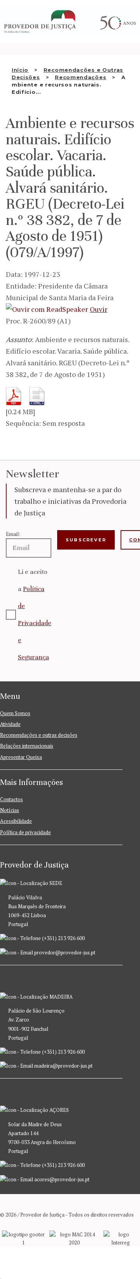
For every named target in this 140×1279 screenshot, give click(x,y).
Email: (13, 534)
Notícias (9, 810)
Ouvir (98, 309)
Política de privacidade (25, 832)
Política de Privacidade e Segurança (34, 623)
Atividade (10, 724)
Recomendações (80, 77)
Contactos (11, 799)
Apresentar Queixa (21, 757)
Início (20, 70)
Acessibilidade (16, 821)
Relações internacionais (26, 745)
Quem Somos (15, 713)
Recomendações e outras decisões (38, 734)
